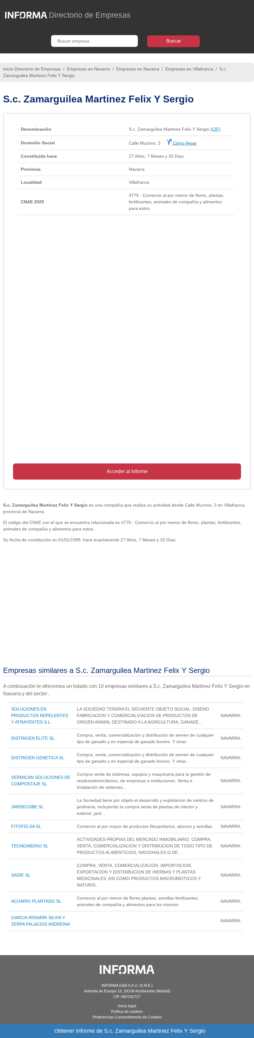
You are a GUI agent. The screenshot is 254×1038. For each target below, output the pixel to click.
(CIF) (215, 129)
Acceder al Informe (127, 471)
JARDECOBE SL (27, 806)
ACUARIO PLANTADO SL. (37, 901)
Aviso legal (127, 1006)
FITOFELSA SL (26, 826)
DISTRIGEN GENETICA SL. (38, 757)
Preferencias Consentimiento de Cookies (127, 1017)
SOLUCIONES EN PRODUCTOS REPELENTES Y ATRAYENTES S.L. (39, 715)
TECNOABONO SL (29, 845)
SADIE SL (20, 875)
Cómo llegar (184, 143)
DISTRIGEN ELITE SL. (33, 738)
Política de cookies (127, 1011)
